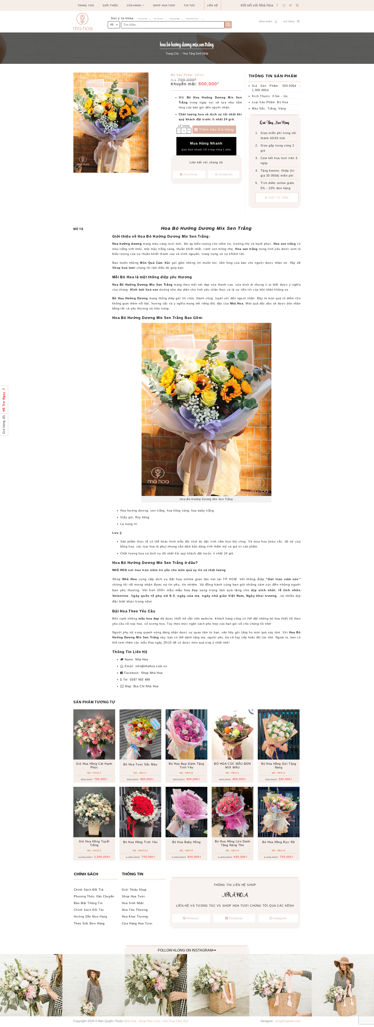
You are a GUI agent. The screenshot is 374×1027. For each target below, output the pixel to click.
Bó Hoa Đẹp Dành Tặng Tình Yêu (186, 765)
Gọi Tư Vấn (278, 197)
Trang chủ (172, 53)
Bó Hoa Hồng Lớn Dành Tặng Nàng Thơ (232, 843)
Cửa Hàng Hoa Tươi (137, 923)
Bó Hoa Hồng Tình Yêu (140, 842)
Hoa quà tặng (175, 19)
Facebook (190, 174)
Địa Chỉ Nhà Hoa (146, 686)
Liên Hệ (212, 5)
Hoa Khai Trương (135, 916)
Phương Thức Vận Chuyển (94, 896)
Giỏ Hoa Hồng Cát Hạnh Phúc (94, 765)
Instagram (225, 174)
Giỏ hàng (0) (3, 424)
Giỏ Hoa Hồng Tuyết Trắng (94, 843)
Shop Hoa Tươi (164, 5)
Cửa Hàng (134, 5)
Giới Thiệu (110, 5)
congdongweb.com (288, 1021)
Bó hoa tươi (158, 19)
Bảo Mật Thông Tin (88, 903)
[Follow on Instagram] (284, 5)
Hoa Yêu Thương (135, 909)
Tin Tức (189, 5)
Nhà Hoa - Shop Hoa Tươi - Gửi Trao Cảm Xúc (156, 1021)
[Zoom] (78, 168)
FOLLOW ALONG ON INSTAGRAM (185, 950)
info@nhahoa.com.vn (151, 666)
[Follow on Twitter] (290, 5)
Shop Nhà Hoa (152, 672)
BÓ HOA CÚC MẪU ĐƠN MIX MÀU (232, 765)
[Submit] (228, 24)
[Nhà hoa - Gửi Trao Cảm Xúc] (84, 21)
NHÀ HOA (119, 570)
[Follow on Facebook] (277, 5)
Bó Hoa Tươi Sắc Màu (140, 764)
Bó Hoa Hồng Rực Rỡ (278, 842)
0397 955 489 (140, 679)
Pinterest (192, 918)
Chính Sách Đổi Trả (88, 889)
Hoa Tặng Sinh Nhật (195, 53)
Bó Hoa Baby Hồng (186, 842)
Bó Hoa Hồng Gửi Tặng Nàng (278, 765)
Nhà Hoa (141, 659)
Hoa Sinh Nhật (133, 903)
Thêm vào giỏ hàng (216, 129)
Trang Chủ (86, 5)
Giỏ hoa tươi (142, 19)
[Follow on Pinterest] (297, 5)
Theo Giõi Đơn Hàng (89, 923)
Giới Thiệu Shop (134, 889)
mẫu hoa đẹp (187, 590)
